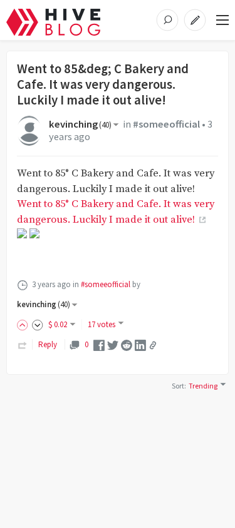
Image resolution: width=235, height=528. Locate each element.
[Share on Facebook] (99, 344)
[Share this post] (153, 345)
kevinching (80, 124)
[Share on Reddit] (126, 344)
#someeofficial (166, 124)
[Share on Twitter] (112, 344)
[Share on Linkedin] (140, 344)
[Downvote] (37, 324)
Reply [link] (47, 344)
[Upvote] (24, 324)
